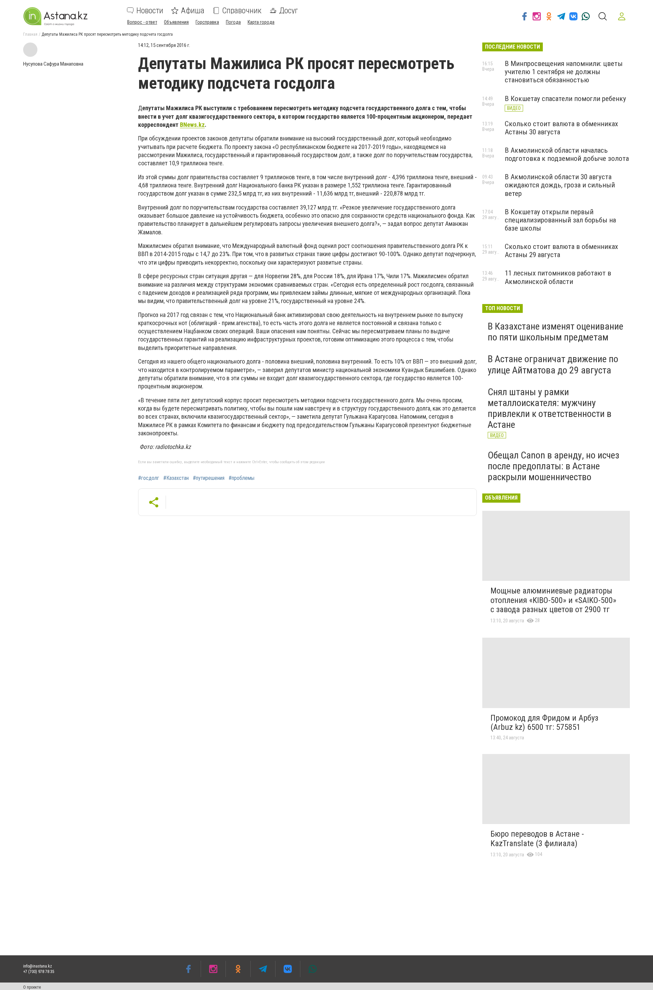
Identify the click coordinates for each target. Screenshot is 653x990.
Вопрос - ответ (142, 22)
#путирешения (208, 478)
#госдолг (148, 478)
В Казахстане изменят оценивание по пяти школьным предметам (555, 332)
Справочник (242, 10)
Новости (149, 10)
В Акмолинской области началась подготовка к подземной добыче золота (567, 154)
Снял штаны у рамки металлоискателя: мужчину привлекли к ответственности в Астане (550, 408)
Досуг (288, 10)
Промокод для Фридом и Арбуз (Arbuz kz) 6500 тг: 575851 (544, 722)
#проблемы (241, 478)
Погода (233, 22)
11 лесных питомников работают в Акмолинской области (558, 277)
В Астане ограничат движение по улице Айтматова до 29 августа (553, 364)
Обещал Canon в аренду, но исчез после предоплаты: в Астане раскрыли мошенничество (553, 466)
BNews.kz (192, 124)
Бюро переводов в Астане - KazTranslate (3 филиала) (537, 838)
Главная (30, 34)
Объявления (176, 22)
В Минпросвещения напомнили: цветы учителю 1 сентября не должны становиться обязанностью (564, 72)
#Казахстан (176, 478)
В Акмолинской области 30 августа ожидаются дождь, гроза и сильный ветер (560, 185)
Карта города (261, 22)
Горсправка (207, 22)
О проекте (32, 987)
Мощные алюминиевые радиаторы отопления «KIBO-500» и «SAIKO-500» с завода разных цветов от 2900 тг (553, 600)
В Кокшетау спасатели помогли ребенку (565, 99)
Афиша (192, 10)
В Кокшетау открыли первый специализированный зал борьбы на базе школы (560, 220)
